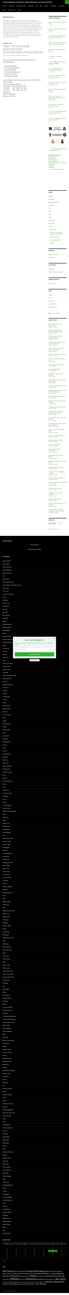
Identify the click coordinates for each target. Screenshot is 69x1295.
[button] (34, 640)
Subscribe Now (35, 654)
